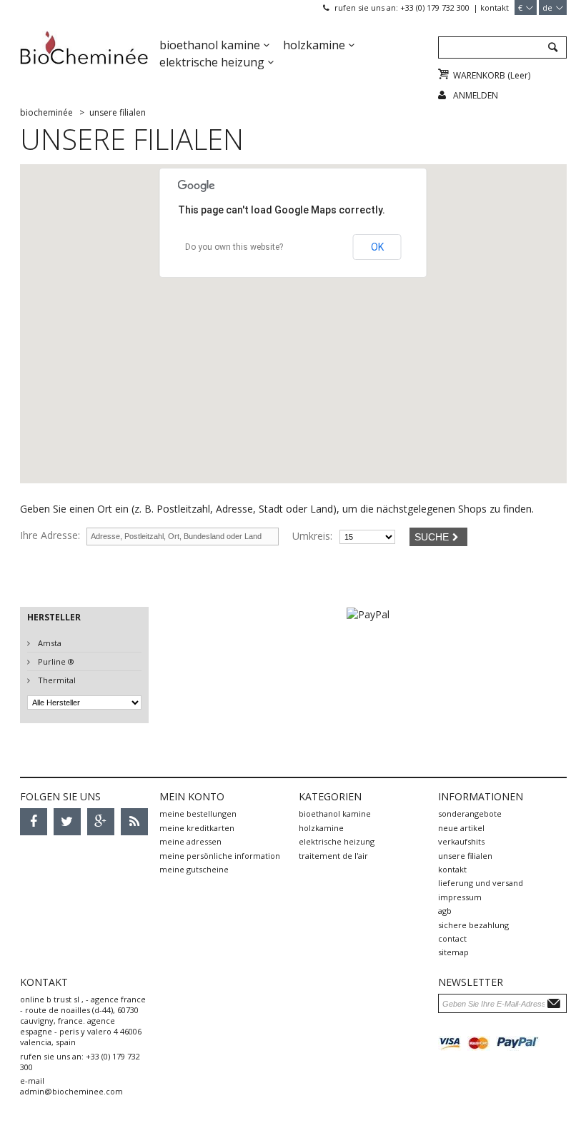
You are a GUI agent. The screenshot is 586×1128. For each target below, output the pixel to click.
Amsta (48, 643)
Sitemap (453, 952)
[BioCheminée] (84, 53)
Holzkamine (314, 45)
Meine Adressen (190, 841)
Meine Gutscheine (194, 869)
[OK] (556, 1003)
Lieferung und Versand (480, 882)
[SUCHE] (552, 48)
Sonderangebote (470, 813)
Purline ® (55, 661)
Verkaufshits (461, 841)
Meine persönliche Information (219, 855)
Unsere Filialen (465, 855)
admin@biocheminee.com (71, 1091)
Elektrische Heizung (211, 62)
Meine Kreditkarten (196, 827)
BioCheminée (46, 112)
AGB (445, 910)
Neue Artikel (461, 827)
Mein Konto (191, 796)
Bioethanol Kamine (209, 45)
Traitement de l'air (333, 855)
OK (377, 247)
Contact (452, 938)
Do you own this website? (234, 247)
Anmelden (475, 95)
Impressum (460, 897)
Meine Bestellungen (198, 813)
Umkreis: (312, 536)
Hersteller (54, 617)
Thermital (56, 680)
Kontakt (494, 7)
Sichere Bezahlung (473, 925)
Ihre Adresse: (50, 535)
